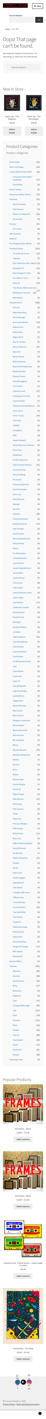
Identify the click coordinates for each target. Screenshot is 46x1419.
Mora (15, 769)
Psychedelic (18, 1040)
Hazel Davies (18, 533)
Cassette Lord (19, 391)
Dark (15, 1015)
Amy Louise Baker (20, 322)
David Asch (17, 455)
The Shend (17, 887)
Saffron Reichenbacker (22, 843)
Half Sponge (18, 528)
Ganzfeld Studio (20, 489)
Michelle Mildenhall (21, 755)
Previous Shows (16, 248)
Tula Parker (18, 917)
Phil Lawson (18, 809)
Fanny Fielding (19, 474)
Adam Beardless (20, 312)
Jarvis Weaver (19, 578)
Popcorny (17, 818)
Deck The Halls (19, 204)
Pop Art (16, 1035)
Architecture (18, 981)
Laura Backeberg (20, 641)
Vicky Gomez (18, 931)
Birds (15, 985)
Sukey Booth (18, 882)
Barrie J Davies (19, 342)
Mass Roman (18, 735)
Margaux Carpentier (21, 720)
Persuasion (17, 219)
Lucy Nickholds (19, 686)
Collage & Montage (21, 1005)
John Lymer (18, 587)
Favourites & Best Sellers (20, 194)
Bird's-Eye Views (16, 167)
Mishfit (16, 759)
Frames (12, 224)
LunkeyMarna (18, 696)
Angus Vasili (18, 337)
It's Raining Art (19, 553)
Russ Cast (17, 838)
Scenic (15, 1044)
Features (13, 199)
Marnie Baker (18, 725)
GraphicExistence (20, 519)
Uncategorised (15, 1059)
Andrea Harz (18, 327)
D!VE (15, 435)
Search (23, 1414)
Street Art (17, 1049)
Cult (14, 1010)
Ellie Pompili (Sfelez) (22, 465)
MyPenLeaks (18, 779)
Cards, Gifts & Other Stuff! (20, 172)
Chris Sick (17, 420)
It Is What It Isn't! (20, 278)
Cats (15, 1000)
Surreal (16, 1054)
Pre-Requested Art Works (20, 243)
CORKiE (16, 425)
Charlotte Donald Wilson (23, 406)
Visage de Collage (20, 946)
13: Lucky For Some (21, 253)
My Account (7, 1414)
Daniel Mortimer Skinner (23, 445)
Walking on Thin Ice (21, 292)
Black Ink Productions (22, 366)
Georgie (16, 504)
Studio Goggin (19, 877)
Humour (16, 1020)
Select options (23, 1139)
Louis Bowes (18, 671)
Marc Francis (18, 715)
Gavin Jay (17, 494)
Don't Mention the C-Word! (24, 263)
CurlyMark (17, 430)
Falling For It (18, 268)
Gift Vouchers (15, 233)
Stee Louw (17, 872)
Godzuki (16, 514)
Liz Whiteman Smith (22, 661)
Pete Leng (17, 804)
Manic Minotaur (19, 705)
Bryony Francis (19, 376)
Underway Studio (20, 927)
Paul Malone (18, 799)
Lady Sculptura (19, 637)
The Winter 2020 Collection (25, 287)
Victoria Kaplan (19, 941)
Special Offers (15, 961)
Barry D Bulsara (19, 346)
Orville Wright (19, 784)
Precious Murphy (20, 823)
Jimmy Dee (17, 583)
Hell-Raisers (18, 209)
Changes (16, 258)
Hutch (15, 548)
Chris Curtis (18, 410)
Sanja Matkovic (19, 848)
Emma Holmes (19, 469)
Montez (16, 764)
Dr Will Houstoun (20, 460)
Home (7, 29)
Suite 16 (16, 283)
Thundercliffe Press (21, 892)
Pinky (15, 813)
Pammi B (17, 789)
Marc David (17, 710)
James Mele (18, 573)
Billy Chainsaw (19, 361)
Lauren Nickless (19, 651)
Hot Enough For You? (22, 273)
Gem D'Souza (18, 499)
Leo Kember (18, 656)
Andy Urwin (17, 332)
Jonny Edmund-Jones (22, 592)
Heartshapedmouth (21, 538)
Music (15, 1025)
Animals (16, 976)
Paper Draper (18, 794)
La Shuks (16, 632)
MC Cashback (18, 740)
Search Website (15, 15)
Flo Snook (17, 479)
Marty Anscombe (20, 730)
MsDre (15, 774)
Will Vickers (18, 297)
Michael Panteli (19, 750)
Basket (35, 1412)
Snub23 (16, 863)
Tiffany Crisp (18, 897)
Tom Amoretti (19, 907)
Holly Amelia (18, 543)
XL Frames (17, 228)
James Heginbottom (22, 568)
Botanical (17, 990)
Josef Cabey (18, 597)
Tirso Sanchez (19, 902)
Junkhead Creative (21, 607)
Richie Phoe (18, 833)
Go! (39, 20)
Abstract (16, 971)
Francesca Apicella (21, 484)
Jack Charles (18, 563)
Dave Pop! (17, 450)
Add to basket (12, 131)
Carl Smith (17, 386)
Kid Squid (17, 622)
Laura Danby (18, 646)
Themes (13, 966)
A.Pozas (16, 307)
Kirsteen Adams (20, 627)
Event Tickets (15, 189)
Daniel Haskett (19, 440)
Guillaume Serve (20, 524)
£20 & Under (14, 162)
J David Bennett (20, 558)
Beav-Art (17, 351)
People (16, 1030)
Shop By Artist (15, 302)
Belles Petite (18, 356)
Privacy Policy (9, 1404)
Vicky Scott (17, 936)
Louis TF (16, 681)
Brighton (17, 995)
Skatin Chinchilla (20, 858)
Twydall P (17, 922)
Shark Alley (17, 184)
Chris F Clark (18, 415)
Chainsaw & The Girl (21, 396)
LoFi (14, 666)
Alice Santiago (19, 317)
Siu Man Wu (17, 853)
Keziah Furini (18, 617)
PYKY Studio (18, 828)
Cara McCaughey (20, 381)
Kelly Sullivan (19, 612)
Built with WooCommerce (28, 1404)
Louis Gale (17, 676)
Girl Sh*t (16, 509)
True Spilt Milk (19, 912)
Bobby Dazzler (19, 371)
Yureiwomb (17, 956)
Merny (15, 745)
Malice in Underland (21, 214)
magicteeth (18, 700)
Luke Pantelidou (20, 691)
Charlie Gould (19, 401)
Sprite (15, 868)
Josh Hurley (18, 602)
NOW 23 (12, 238)
